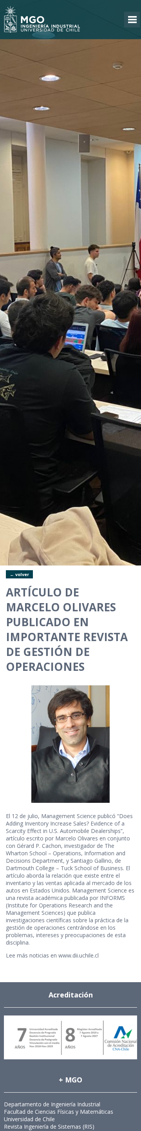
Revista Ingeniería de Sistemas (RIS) (49, 1126)
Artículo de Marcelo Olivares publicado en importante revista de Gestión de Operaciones (67, 629)
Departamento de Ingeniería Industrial (52, 1104)
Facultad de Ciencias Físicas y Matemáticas (58, 1111)
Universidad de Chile (29, 1119)
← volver (19, 574)
